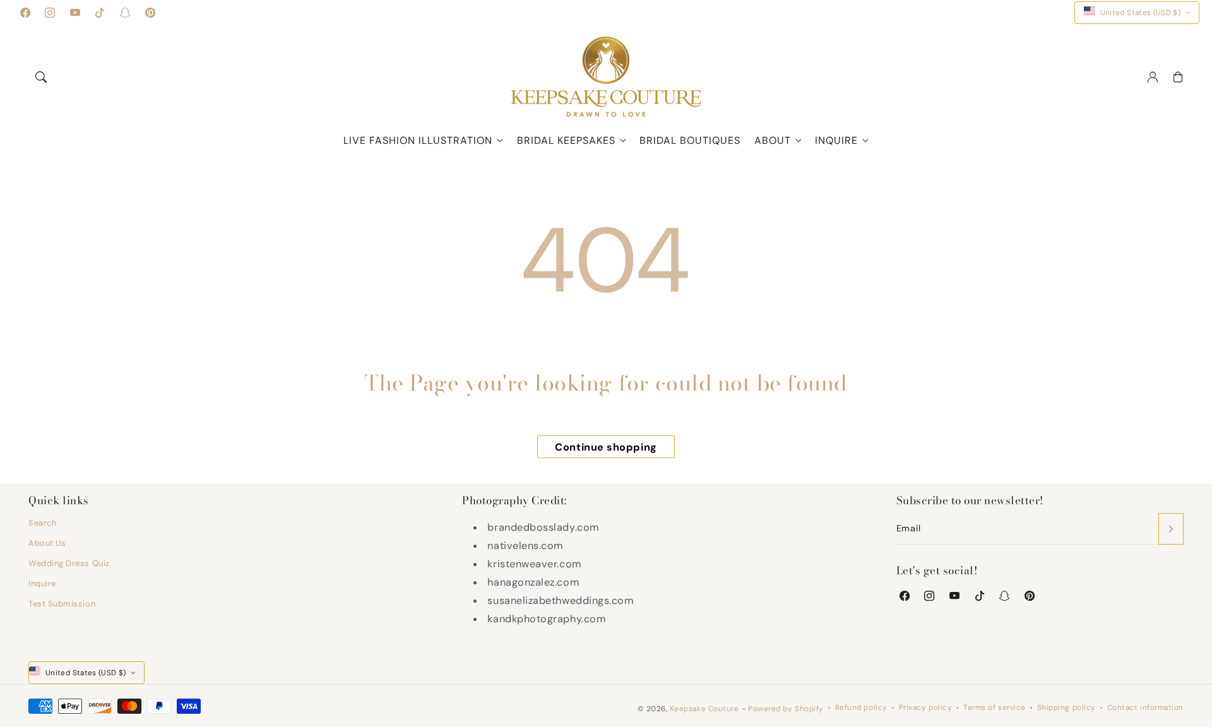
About (772, 140)
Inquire (836, 140)
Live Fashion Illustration (417, 140)
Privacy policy (926, 707)
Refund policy (861, 707)
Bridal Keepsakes (566, 140)
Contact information (1145, 707)
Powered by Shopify (786, 709)
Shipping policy (1066, 707)
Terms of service (994, 707)
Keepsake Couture (704, 709)
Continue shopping (605, 447)
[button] (41, 77)
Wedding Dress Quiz (69, 563)
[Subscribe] (1171, 529)
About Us (47, 543)
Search (42, 522)
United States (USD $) (1140, 13)
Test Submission (61, 603)
